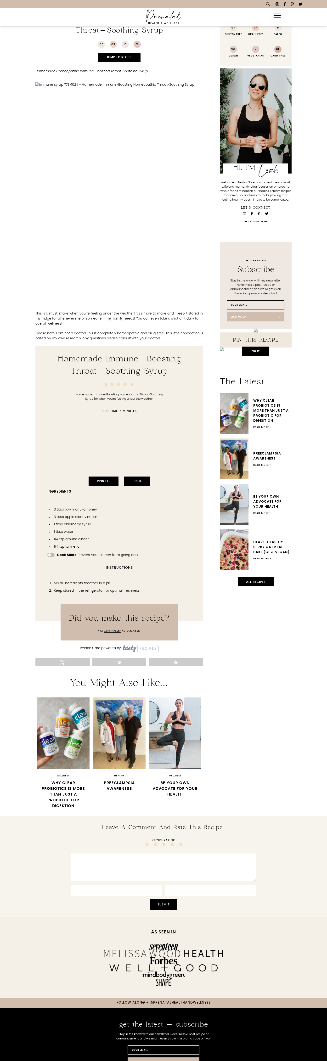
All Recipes (255, 581)
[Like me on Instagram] (277, 4)
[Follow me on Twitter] (300, 4)
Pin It (137, 481)
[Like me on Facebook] (285, 4)
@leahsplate (112, 631)
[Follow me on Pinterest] (292, 4)
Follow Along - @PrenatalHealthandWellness (164, 1002)
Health (119, 776)
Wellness (63, 776)
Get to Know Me (256, 221)
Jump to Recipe (119, 57)
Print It (103, 481)
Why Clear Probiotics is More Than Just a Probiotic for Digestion (63, 794)
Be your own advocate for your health (175, 788)
